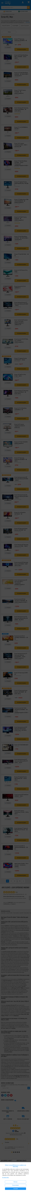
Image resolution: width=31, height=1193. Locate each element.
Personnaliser (15, 1185)
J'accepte (15, 1188)
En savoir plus (5, 1177)
